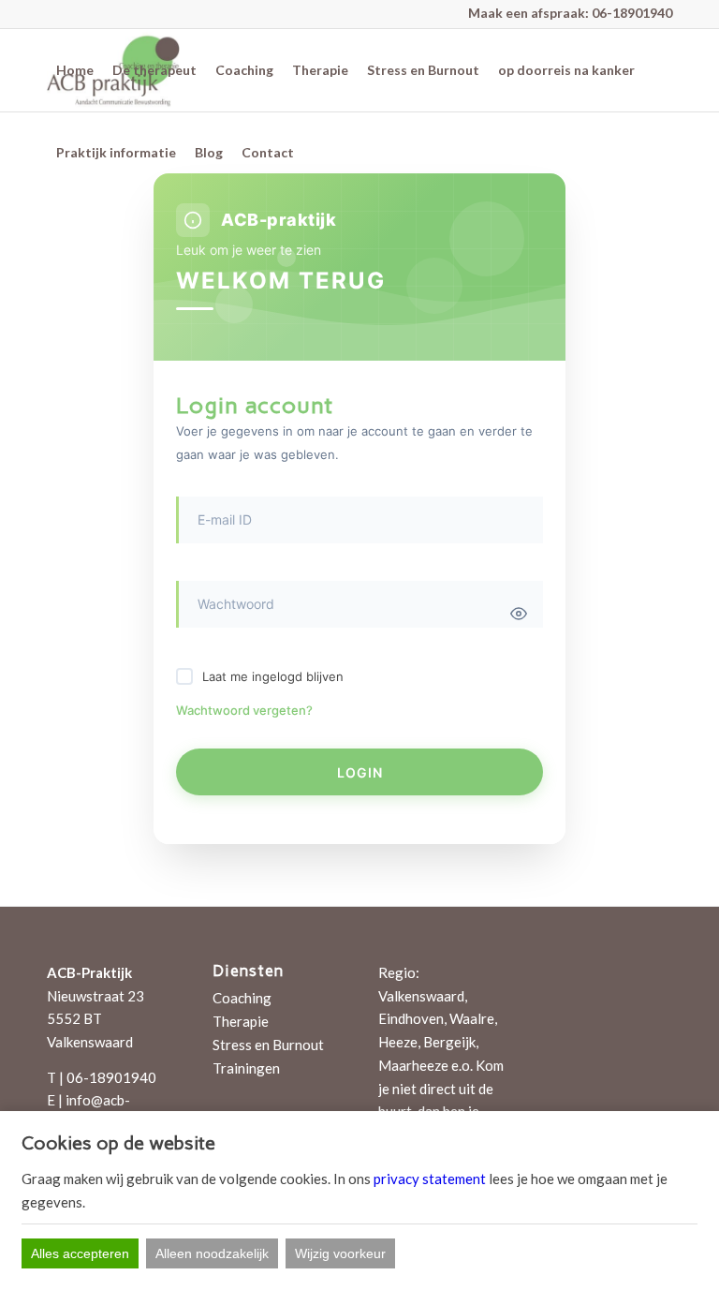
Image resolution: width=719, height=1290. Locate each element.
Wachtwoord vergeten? (244, 710)
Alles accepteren (80, 1253)
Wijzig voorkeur (340, 1253)
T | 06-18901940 (101, 1077)
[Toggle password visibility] (519, 613)
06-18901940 (632, 13)
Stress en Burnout (268, 1044)
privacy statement (430, 1178)
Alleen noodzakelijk (212, 1253)
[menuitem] (75, 70)
